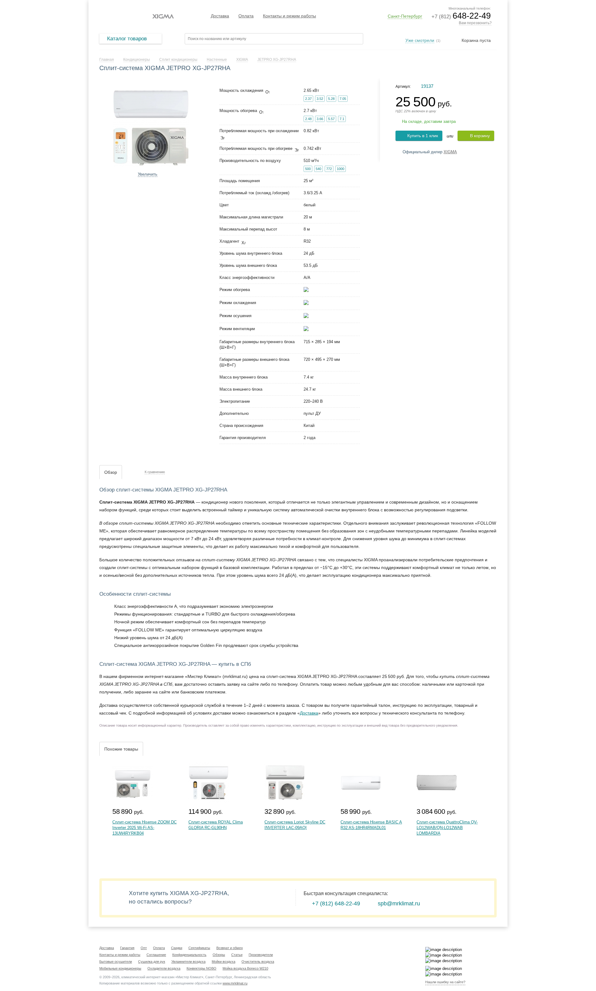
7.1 (342, 119)
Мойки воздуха (223, 961)
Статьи (236, 955)
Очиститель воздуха (258, 961)
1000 (340, 169)
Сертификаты (199, 948)
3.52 (320, 99)
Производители (261, 955)
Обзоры (219, 955)
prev (104, 126)
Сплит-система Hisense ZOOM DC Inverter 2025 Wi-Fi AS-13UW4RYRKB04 (144, 828)
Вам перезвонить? (475, 23)
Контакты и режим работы (289, 15)
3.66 (320, 119)
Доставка (220, 15)
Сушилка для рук (151, 961)
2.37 (308, 99)
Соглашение (156, 955)
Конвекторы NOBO (201, 968)
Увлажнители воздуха (188, 961)
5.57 (331, 119)
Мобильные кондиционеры (120, 968)
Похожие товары (121, 749)
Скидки (176, 948)
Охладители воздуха (163, 968)
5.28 (331, 99)
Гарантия (127, 948)
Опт (144, 948)
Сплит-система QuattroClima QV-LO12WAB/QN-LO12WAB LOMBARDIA (447, 828)
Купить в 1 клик (422, 135)
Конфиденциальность (189, 955)
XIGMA (450, 152)
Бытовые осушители (115, 961)
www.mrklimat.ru (235, 983)
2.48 (308, 119)
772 (329, 169)
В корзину (480, 135)
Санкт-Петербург (405, 16)
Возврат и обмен (229, 948)
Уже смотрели (419, 40)
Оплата (246, 15)
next (197, 126)
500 (308, 169)
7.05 (343, 99)
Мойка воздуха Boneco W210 (245, 968)
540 (318, 169)
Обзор (110, 472)
